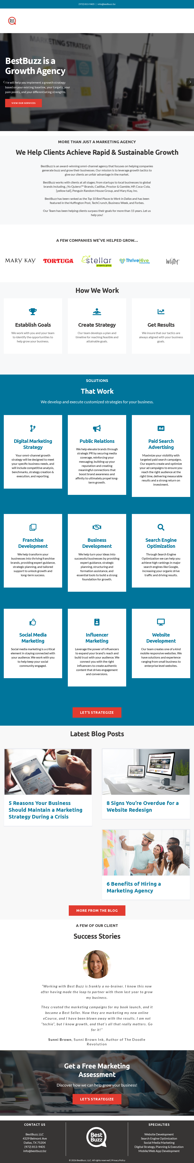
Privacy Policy (118, 1158)
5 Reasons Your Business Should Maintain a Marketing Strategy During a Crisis (48, 771)
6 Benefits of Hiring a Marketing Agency (146, 852)
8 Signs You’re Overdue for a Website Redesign (146, 771)
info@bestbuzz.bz (107, 4)
